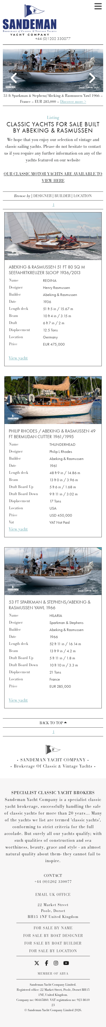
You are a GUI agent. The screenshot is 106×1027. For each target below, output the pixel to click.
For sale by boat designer (53, 935)
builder (63, 196)
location (82, 196)
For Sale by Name (53, 928)
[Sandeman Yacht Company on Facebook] (46, 964)
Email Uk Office (53, 894)
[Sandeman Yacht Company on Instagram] (56, 964)
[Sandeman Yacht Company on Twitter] (37, 964)
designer (42, 196)
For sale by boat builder (53, 943)
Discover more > (73, 101)
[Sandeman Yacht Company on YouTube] (66, 964)
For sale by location (53, 951)
